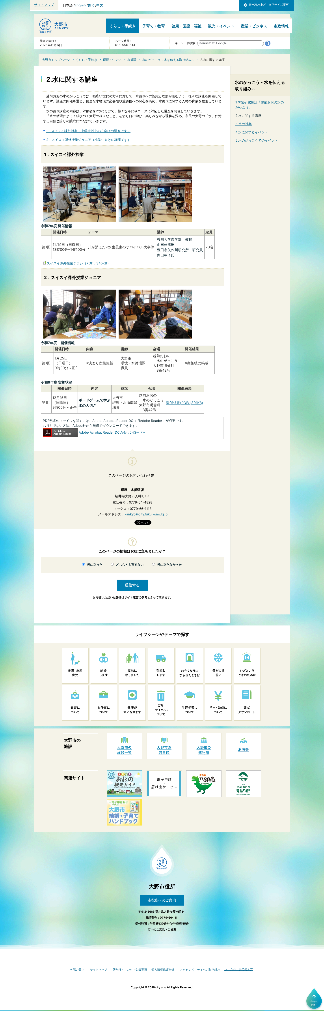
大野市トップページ (56, 60)
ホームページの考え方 (238, 969)
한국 (91, 5)
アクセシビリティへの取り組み (200, 969)
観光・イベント (221, 26)
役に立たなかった (169, 564)
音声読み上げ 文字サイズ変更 (269, 4)
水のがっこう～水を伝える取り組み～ (168, 60)
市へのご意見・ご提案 (162, 929)
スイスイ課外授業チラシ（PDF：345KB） (78, 263)
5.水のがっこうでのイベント (256, 140)
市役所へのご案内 (162, 900)
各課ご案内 (77, 969)
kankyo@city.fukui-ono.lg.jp (146, 514)
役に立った (94, 564)
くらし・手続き (123, 26)
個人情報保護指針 (162, 969)
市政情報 (281, 26)
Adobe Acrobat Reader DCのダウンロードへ (112, 432)
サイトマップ (44, 5)
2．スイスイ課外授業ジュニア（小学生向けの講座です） (88, 140)
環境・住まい (112, 60)
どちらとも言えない (130, 564)
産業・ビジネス (254, 26)
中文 (99, 5)
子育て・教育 (153, 26)
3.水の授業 (243, 124)
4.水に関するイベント (251, 132)
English (80, 5)
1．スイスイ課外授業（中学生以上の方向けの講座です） (88, 131)
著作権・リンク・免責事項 (130, 969)
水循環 (131, 60)
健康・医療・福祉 (186, 26)
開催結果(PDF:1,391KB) (184, 403)
